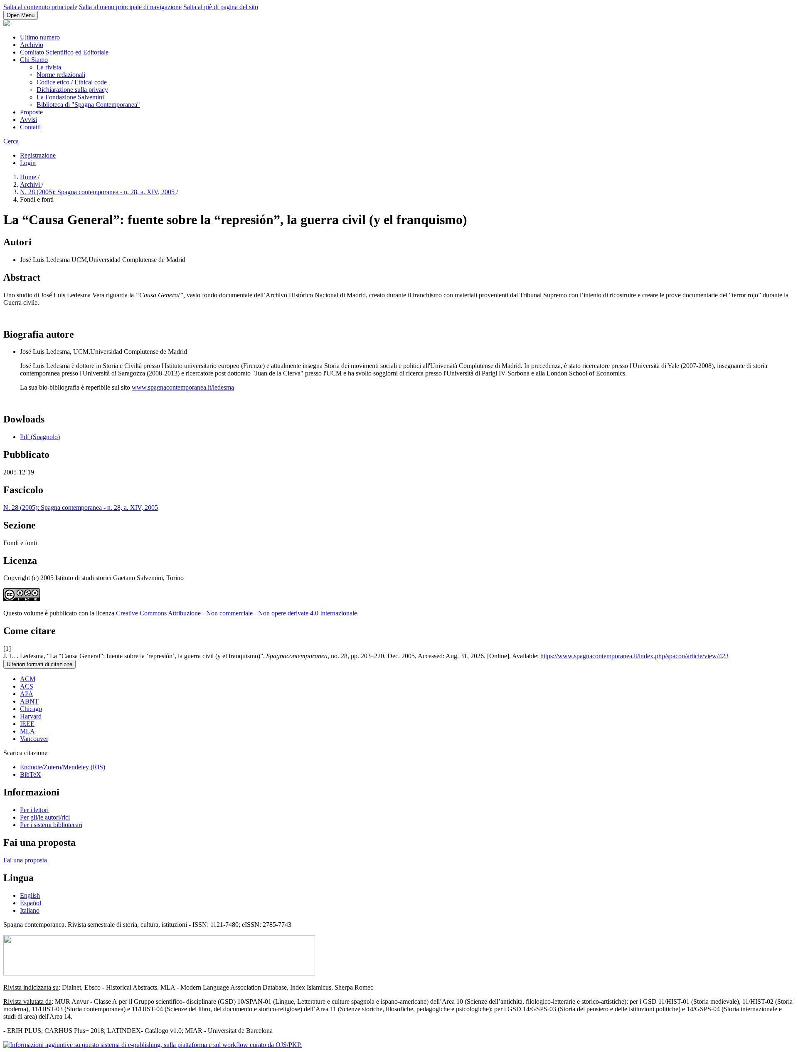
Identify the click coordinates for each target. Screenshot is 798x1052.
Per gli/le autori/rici (45, 817)
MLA (27, 731)
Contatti (30, 127)
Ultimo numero (40, 37)
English (30, 895)
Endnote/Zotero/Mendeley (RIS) (62, 766)
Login (28, 162)
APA (26, 693)
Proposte (31, 112)
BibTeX (30, 774)
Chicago (31, 708)
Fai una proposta (25, 860)
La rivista (49, 67)
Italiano (29, 910)
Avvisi (28, 119)
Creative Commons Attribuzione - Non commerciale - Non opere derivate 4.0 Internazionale (236, 613)
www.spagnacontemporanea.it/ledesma (183, 387)
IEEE (27, 723)
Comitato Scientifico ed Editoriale (64, 52)
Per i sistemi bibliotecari (51, 824)
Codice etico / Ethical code (72, 82)
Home (29, 176)
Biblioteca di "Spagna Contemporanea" (88, 104)
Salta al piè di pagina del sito (220, 6)
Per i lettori (34, 809)
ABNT (29, 701)
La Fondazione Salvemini (70, 97)
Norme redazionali (61, 74)
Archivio (31, 44)
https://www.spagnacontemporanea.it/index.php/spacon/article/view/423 (634, 655)
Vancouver (34, 738)
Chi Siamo (34, 59)
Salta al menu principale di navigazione (130, 6)
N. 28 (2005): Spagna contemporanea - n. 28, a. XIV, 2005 (98, 191)
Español (30, 902)
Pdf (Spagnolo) (40, 436)
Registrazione (38, 155)
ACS (26, 686)
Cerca (11, 141)
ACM (27, 678)
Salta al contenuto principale (40, 6)
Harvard (31, 716)
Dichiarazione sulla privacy (72, 89)
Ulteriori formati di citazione (39, 664)
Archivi (31, 184)
